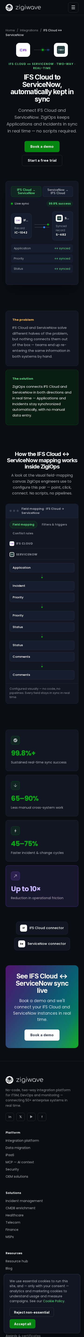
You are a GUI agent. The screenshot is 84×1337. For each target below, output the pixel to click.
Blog (9, 1268)
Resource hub (17, 1261)
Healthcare (15, 1215)
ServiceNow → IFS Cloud (57, 191)
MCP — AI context (20, 1162)
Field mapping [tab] (23, 524)
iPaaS (10, 1155)
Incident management (24, 1201)
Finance (12, 1229)
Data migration (18, 1147)
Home (10, 30)
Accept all (22, 1324)
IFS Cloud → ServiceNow (26, 191)
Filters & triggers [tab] (54, 524)
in (9, 1117)
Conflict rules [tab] (23, 533)
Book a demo (42, 146)
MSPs (10, 1236)
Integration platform (22, 1140)
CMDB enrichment (20, 1208)
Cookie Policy (53, 1301)
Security (12, 1169)
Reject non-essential (31, 1312)
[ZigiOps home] (23, 7)
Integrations (29, 30)
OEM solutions (17, 1176)
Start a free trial (42, 160)
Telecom (13, 1222)
